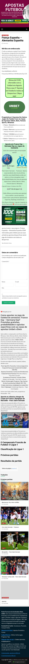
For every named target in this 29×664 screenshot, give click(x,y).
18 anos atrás (5, 43)
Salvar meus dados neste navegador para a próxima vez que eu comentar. (14, 297)
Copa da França (5, 572)
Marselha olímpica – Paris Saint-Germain (14, 373)
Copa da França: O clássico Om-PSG (11, 186)
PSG (23, 619)
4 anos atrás (5, 529)
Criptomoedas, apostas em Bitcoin (10, 653)
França (10, 243)
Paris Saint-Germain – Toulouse (12, 171)
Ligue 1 (3, 498)
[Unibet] (14, 215)
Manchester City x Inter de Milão (10, 502)
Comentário (5, 261)
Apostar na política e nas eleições (10, 644)
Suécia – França (8, 138)
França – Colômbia (9, 134)
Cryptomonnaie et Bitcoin (8, 655)
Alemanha (6, 243)
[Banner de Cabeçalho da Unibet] (14, 21)
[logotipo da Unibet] (14, 112)
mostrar (14, 468)
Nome (3, 282)
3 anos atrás (5, 504)
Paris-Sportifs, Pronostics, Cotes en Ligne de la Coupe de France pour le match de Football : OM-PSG (14, 368)
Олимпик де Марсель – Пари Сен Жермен (14, 387)
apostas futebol (14, 7)
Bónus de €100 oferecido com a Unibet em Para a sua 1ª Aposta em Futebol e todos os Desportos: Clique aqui (14, 88)
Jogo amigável (5, 35)
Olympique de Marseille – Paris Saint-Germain (14, 576)
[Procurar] (27, 29)
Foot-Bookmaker (15, 649)
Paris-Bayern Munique (8, 202)
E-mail (17, 282)
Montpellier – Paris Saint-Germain (11, 552)
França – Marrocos (9, 129)
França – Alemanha (9, 125)
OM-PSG (4, 601)
